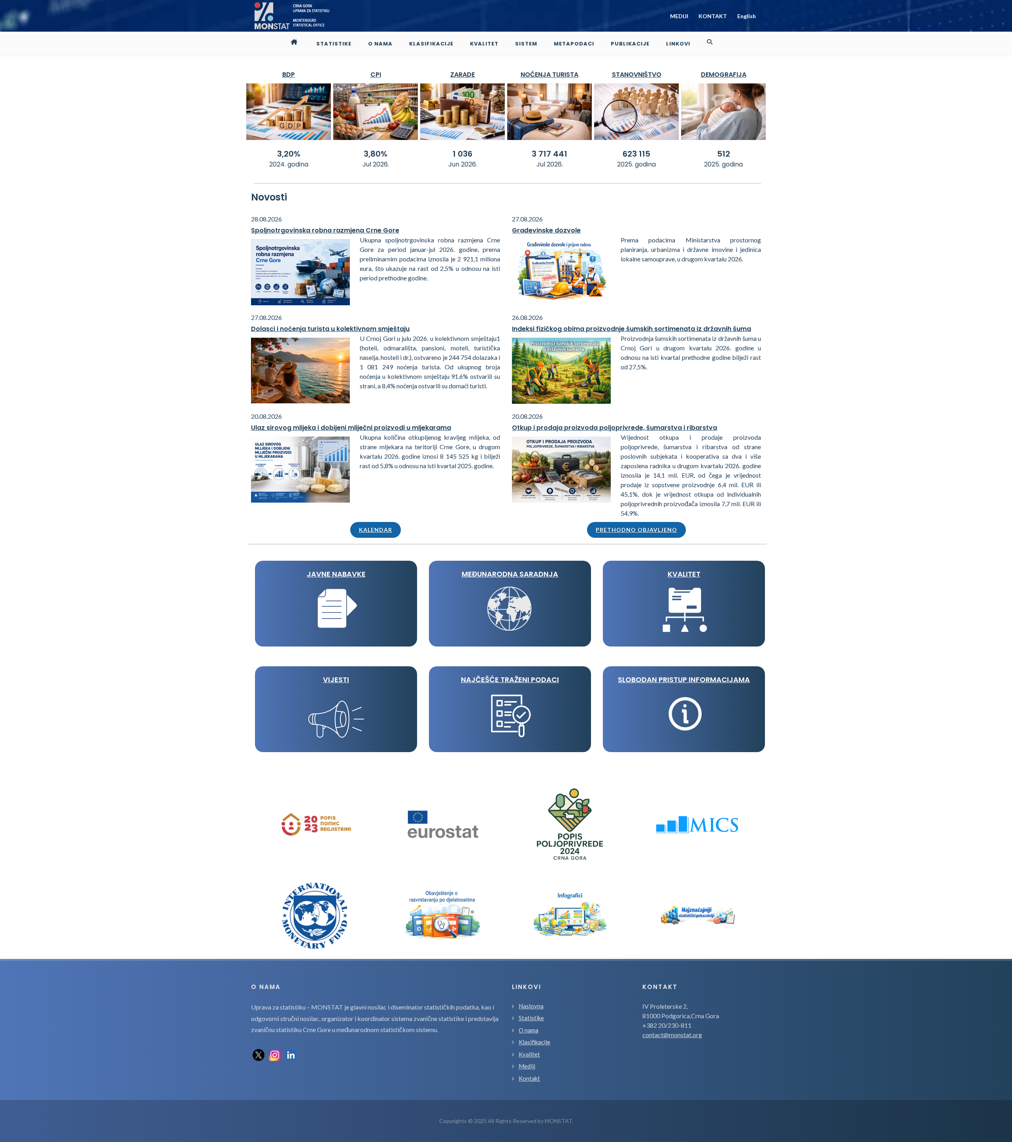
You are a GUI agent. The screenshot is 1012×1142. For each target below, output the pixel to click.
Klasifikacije (534, 1042)
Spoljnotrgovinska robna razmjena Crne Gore (325, 230)
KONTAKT (713, 16)
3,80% (375, 153)
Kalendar (375, 529)
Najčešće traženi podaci (510, 679)
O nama (528, 1030)
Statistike (531, 1017)
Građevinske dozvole (546, 230)
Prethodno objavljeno (636, 529)
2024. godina (288, 164)
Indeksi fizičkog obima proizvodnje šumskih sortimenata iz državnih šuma (631, 328)
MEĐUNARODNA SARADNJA (510, 574)
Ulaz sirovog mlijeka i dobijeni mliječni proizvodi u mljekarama (351, 427)
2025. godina (636, 164)
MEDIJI (679, 16)
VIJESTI (336, 679)
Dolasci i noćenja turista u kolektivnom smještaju (330, 328)
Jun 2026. (462, 164)
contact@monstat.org (672, 1034)
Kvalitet (529, 1054)
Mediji (527, 1066)
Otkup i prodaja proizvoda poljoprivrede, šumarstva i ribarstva (614, 427)
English (746, 16)
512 (723, 153)
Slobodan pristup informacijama (684, 679)
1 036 (462, 153)
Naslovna (531, 1006)
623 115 (636, 153)
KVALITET (684, 574)
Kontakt (529, 1078)
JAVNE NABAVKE (336, 574)
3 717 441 (549, 153)
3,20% (288, 153)
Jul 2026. (376, 164)
